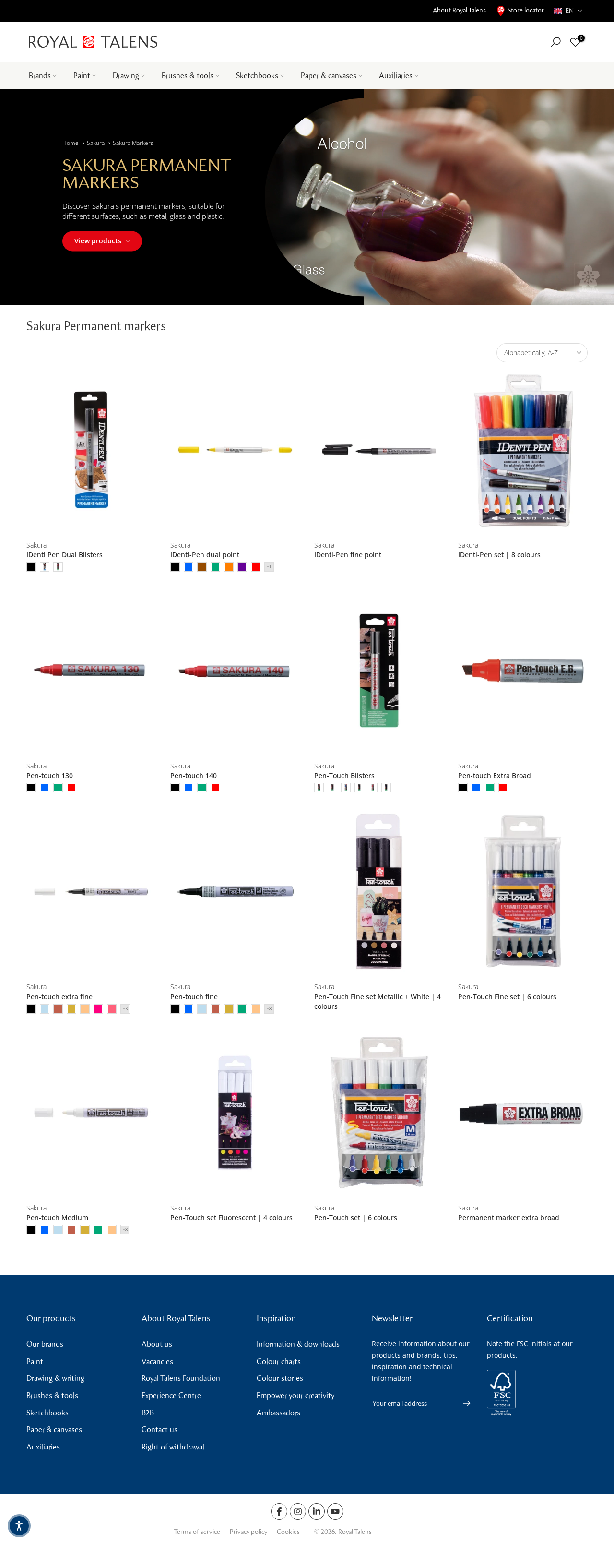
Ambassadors (278, 1412)
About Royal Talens (459, 10)
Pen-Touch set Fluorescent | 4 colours (231, 1217)
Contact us (159, 1429)
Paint (81, 75)
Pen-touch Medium (57, 1217)
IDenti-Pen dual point (204, 554)
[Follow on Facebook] (279, 1511)
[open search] (556, 42)
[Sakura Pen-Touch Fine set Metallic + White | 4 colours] (379, 891)
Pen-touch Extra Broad (494, 775)
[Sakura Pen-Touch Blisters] (379, 671)
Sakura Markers (133, 143)
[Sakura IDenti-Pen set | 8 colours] (523, 450)
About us (157, 1344)
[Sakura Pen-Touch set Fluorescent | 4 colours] (235, 1113)
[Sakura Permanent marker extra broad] (523, 1113)
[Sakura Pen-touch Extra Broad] (523, 671)
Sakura (96, 143)
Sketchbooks (257, 75)
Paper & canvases (328, 75)
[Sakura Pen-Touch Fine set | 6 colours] (523, 891)
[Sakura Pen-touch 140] (235, 671)
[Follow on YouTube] (335, 1511)
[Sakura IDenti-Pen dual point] (235, 450)
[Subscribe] (462, 1403)
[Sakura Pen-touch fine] (235, 891)
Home (70, 143)
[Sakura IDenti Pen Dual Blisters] (91, 450)
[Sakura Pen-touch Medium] (91, 1113)
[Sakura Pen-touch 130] (91, 671)
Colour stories (280, 1378)
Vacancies (157, 1361)
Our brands (44, 1344)
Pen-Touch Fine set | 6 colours (507, 996)
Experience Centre (171, 1395)
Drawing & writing (55, 1378)
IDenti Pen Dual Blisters (64, 554)
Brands (40, 75)
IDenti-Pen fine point (347, 554)
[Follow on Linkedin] (316, 1511)
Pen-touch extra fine (59, 996)
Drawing (126, 75)
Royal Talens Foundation (181, 1378)
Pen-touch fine (194, 996)
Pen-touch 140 (193, 775)
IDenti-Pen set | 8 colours (499, 554)
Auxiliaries (396, 75)
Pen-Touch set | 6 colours (355, 1217)
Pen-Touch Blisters (344, 775)
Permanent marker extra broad (508, 1217)
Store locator (526, 10)
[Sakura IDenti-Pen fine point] (379, 450)
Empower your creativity (295, 1395)
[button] (568, 11)
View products (97, 240)
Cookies (288, 1532)
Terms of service (197, 1532)
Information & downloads (298, 1344)
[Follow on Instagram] (298, 1511)
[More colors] (269, 567)
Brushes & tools (187, 75)
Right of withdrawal (173, 1446)
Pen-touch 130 (49, 775)
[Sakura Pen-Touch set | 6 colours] (379, 1113)
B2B (148, 1412)
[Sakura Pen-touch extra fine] (91, 891)
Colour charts (279, 1361)
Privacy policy (248, 1532)
